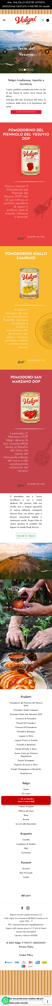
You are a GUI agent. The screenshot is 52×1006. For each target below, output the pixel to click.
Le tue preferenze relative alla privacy (28, 998)
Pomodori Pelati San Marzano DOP (26, 714)
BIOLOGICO (17, 626)
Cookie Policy (26, 955)
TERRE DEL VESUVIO (25, 553)
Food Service (26, 774)
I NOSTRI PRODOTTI (24, 589)
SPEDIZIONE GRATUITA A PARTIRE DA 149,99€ (26, 7)
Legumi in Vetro (26, 736)
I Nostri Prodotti (26, 807)
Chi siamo (26, 794)
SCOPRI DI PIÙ (36, 237)
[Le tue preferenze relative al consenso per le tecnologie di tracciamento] (47, 1001)
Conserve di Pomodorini (26, 727)
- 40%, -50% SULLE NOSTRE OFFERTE (25, 3)
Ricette (26, 820)
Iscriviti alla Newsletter (26, 824)
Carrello (26, 840)
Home (26, 789)
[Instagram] (27, 907)
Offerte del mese (26, 811)
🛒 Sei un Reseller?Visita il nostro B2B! (26, 800)
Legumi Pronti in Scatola (26, 740)
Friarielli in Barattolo (26, 745)
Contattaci (26, 853)
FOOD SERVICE (20, 663)
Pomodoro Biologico (26, 732)
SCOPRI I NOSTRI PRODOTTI (26, 112)
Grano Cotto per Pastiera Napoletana (26, 754)
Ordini (26, 877)
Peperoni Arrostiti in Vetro (26, 765)
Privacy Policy (26, 947)
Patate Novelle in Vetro (26, 749)
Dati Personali (26, 873)
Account (26, 869)
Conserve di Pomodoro (26, 719)
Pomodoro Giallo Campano (26, 710)
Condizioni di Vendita (26, 844)
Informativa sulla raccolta (15, 1003)
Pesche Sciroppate (26, 761)
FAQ (26, 849)
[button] (5, 1000)
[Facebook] (22, 907)
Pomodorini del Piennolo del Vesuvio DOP (26, 704)
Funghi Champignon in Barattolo (26, 769)
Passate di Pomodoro (26, 723)
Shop (26, 815)
